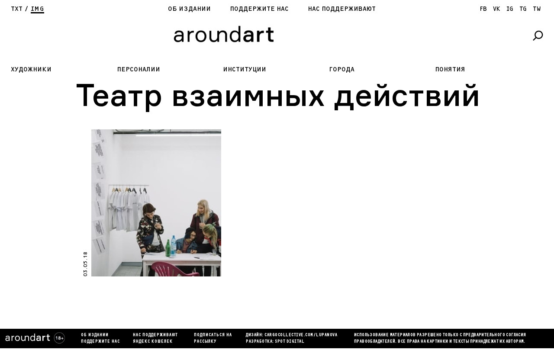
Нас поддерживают (342, 9)
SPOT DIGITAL (289, 341)
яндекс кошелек (153, 341)
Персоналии (138, 69)
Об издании (189, 9)
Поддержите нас (259, 9)
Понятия (450, 69)
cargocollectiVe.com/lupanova (300, 335)
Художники (31, 69)
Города (341, 69)
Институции (244, 69)
